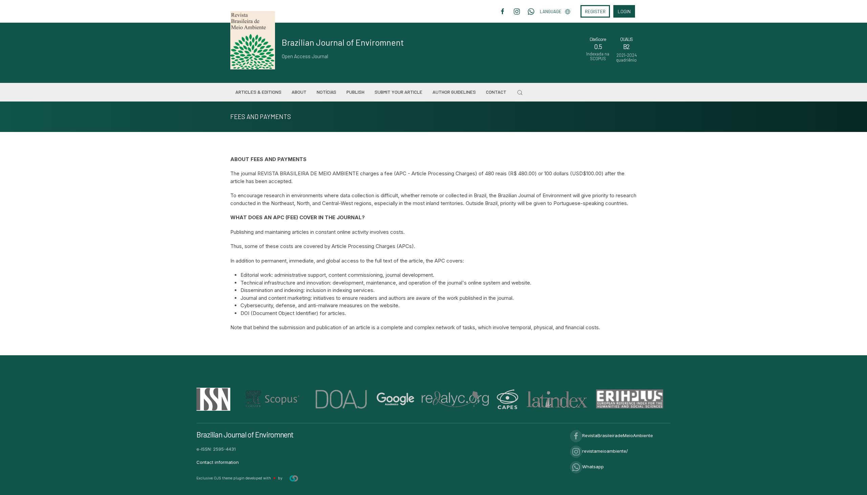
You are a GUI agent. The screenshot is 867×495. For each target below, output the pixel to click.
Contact (496, 92)
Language (551, 11)
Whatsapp (593, 466)
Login (624, 11)
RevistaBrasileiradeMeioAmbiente (617, 435)
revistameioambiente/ (605, 451)
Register (595, 11)
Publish (355, 92)
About (299, 92)
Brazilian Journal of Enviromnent (343, 42)
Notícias (326, 92)
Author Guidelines (454, 92)
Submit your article (398, 92)
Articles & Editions (258, 92)
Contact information (217, 462)
